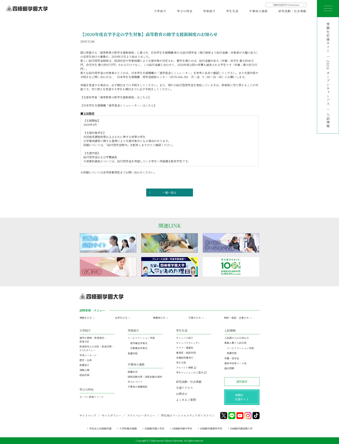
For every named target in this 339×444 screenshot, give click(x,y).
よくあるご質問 (186, 400)
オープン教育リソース (91, 397)
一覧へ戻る (169, 193)
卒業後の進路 (136, 364)
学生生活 (181, 330)
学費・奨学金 (231, 358)
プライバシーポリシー (141, 415)
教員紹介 (84, 365)
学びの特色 (86, 389)
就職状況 (133, 372)
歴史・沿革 (85, 360)
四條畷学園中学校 (182, 428)
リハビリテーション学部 (141, 338)
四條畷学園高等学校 (211, 428)
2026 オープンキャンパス (328, 83)
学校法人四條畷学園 (100, 428)
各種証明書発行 (184, 357)
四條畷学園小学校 (154, 428)
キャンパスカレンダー (188, 343)
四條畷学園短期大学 (241, 428)
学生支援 (181, 362)
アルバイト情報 (184, 367)
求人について (135, 381)
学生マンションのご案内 (189, 372)
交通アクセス (184, 388)
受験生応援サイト (328, 37)
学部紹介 (133, 330)
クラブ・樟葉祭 (184, 347)
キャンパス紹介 (184, 338)
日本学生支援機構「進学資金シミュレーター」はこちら (118, 105)
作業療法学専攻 (138, 348)
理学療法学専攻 (138, 343)
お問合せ (181, 394)
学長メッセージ (88, 355)
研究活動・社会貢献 (292, 11)
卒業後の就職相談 (137, 386)
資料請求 (242, 382)
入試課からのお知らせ (236, 338)
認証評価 (84, 375)
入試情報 (328, 120)
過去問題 (229, 368)
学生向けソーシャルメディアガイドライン (187, 415)
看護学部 (133, 353)
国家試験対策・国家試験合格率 (145, 376)
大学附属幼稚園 (128, 428)
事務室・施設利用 (186, 352)
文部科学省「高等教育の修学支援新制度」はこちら (115, 97)
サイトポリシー (111, 415)
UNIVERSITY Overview (286, 5)
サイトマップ (87, 415)
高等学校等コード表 (235, 363)
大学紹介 (85, 330)
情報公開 (84, 370)
